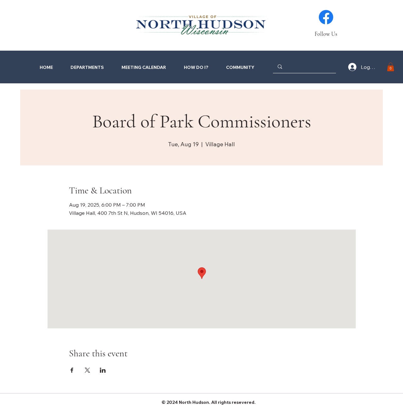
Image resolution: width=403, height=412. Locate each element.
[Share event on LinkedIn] (103, 370)
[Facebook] (326, 17)
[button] (191, 67)
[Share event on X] (87, 370)
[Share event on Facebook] (72, 370)
